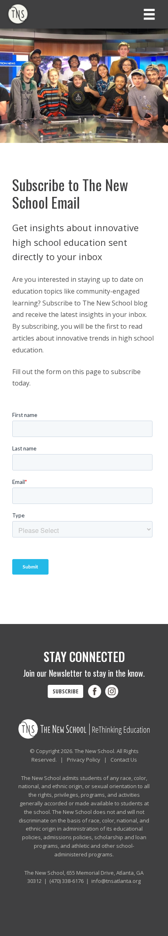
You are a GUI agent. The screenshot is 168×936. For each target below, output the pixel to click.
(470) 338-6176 (66, 881)
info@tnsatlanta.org (116, 881)
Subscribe (65, 691)
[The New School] (29, 14)
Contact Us (124, 759)
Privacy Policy (83, 759)
